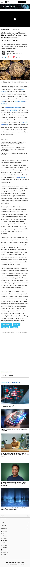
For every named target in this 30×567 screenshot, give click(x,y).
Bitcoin (3, 101)
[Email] (16, 57)
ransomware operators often (13, 107)
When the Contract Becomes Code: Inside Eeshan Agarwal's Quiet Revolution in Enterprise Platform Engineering (14, 484)
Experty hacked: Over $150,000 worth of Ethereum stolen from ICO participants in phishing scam (13, 149)
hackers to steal (21, 177)
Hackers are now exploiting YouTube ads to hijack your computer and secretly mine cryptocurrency (13, 144)
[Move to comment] (19, 57)
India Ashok (11, 51)
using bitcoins (13, 110)
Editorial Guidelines (22, 332)
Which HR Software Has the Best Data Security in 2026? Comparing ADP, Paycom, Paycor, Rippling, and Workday (15, 455)
